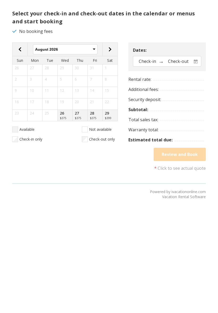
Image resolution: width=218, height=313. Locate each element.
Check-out (178, 61)
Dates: (139, 50)
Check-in (147, 61)
